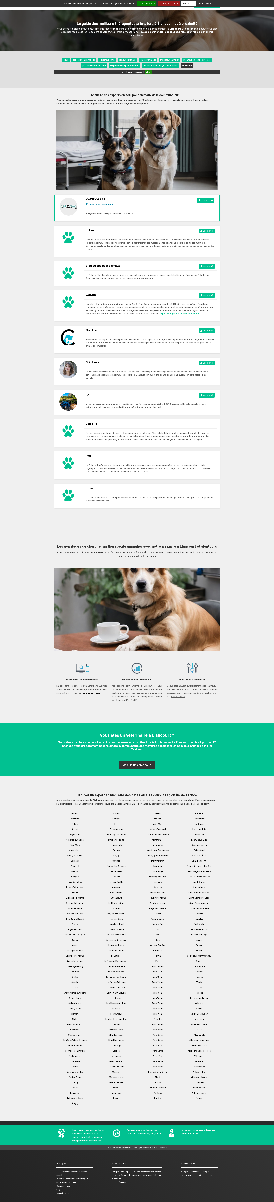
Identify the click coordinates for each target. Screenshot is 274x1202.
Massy (116, 1088)
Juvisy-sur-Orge (116, 929)
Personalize (189, 3)
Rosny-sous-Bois (199, 840)
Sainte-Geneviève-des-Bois (199, 866)
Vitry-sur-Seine (199, 1093)
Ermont (116, 813)
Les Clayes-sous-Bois (116, 1003)
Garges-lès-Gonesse (116, 866)
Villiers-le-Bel (199, 1072)
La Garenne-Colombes (116, 940)
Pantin (158, 956)
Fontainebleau (116, 829)
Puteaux (199, 813)
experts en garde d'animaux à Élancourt (180, 313)
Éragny (75, 1103)
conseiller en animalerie (84, 60)
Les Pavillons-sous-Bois (116, 1019)
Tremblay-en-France (199, 998)
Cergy (75, 945)
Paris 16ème (158, 998)
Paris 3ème (158, 1035)
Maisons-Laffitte (116, 1067)
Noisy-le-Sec (158, 924)
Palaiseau (157, 950)
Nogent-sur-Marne (157, 908)
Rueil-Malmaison (199, 845)
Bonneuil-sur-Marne (75, 898)
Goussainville (116, 892)
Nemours (158, 887)
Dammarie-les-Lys (75, 1072)
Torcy (199, 987)
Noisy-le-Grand (157, 919)
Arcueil (75, 829)
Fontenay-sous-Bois (116, 840)
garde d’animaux (148, 60)
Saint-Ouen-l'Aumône (199, 903)
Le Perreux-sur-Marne (116, 977)
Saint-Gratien (199, 882)
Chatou (75, 977)
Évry (116, 824)
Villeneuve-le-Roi (199, 1045)
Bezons (74, 871)
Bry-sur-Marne (75, 929)
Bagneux (75, 861)
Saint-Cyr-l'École (199, 855)
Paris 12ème (158, 977)
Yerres (199, 1098)
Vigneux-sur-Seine (199, 1024)
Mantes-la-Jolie (116, 1077)
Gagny (116, 855)
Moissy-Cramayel (158, 829)
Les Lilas (116, 1008)
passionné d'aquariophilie (94, 65)
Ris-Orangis (199, 824)
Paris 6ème (158, 1051)
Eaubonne (74, 1093)
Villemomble (199, 1035)
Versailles (199, 1019)
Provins (157, 1098)
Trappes (199, 993)
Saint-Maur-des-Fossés (199, 892)
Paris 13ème (158, 982)
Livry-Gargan (116, 1045)
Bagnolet (75, 866)
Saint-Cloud (199, 850)
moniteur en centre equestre (196, 60)
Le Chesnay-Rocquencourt (116, 961)
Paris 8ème (158, 1061)
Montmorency (157, 861)
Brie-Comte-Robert (75, 919)
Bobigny (75, 877)
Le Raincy (116, 998)
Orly (158, 929)
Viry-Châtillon (199, 1088)
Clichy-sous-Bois (75, 1024)
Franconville (116, 845)
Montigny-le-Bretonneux (158, 850)
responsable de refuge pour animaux (160, 65)
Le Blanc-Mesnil (116, 950)
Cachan (74, 940)
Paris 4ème (158, 1040)
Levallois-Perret (116, 1030)
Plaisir (158, 1077)
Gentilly (116, 877)
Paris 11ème (158, 972)
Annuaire (60, 1172)
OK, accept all (147, 3)
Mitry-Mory (158, 824)
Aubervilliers (74, 850)
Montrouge (158, 871)
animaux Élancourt (119, 1182)
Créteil (75, 1067)
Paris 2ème (158, 1030)
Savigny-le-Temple (199, 929)
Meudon (157, 819)
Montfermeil (157, 840)
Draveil (75, 1088)
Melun (158, 813)
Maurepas (116, 1093)
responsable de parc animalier (124, 65)
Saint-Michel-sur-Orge (199, 898)
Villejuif (199, 1030)
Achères (75, 813)
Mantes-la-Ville (116, 1082)
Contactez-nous (62, 1193)
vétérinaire (187, 65)
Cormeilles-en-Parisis (75, 1051)
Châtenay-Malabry (75, 966)
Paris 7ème (158, 1056)
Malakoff (116, 1072)
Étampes (116, 819)
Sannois (199, 914)
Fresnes (116, 850)
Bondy (75, 892)
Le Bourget (116, 956)
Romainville (199, 834)
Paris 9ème (158, 1067)
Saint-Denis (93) (199, 861)
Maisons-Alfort (116, 1061)
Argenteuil (75, 834)
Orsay (157, 935)
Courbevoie (75, 1061)
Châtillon (75, 972)
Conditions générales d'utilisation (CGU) (72, 1179)
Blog (58, 1189)
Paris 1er (158, 1019)
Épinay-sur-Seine (75, 1098)
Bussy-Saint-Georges (75, 935)
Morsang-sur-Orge (157, 877)
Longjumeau (116, 1056)
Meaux (116, 1098)
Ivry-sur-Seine (116, 919)
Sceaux (199, 940)
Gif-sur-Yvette (116, 882)
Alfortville (75, 819)
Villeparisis (199, 1056)
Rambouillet (199, 819)
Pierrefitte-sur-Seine (157, 1072)
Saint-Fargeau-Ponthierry (199, 871)
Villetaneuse (199, 1067)
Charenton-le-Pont (74, 961)
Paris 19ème (158, 1014)
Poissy (158, 1082)
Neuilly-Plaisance (158, 892)
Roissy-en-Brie (199, 829)
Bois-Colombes (75, 882)
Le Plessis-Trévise (116, 987)
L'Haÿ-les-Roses (116, 1035)
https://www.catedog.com (101, 204)
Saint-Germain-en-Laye (199, 877)
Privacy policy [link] (204, 3)
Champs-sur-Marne (75, 956)
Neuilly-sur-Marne (158, 898)
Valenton (199, 1003)
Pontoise (158, 1093)
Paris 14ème (158, 987)
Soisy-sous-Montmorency (199, 956)
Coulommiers (75, 1056)
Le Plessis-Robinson (116, 982)
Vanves (199, 1008)
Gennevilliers (116, 871)
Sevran (199, 945)
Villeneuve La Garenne (199, 1040)
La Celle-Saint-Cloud (116, 935)
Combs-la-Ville (75, 1035)
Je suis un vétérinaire (137, 765)
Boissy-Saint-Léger (75, 887)
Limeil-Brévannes (116, 1040)
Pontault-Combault (158, 1088)
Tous (66, 60)
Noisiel (158, 914)
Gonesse (116, 887)
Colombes (75, 1030)
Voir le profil (207, 200)
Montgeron (158, 845)
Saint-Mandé (199, 887)
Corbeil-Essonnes (75, 1045)
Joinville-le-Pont (116, 924)
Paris (157, 961)
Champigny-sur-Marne (75, 950)
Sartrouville (199, 924)
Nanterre (158, 882)
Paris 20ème (158, 1024)
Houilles (116, 908)
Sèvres (199, 950)
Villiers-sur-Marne (199, 1077)
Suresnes (199, 972)
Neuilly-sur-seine (157, 903)
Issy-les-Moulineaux (116, 914)
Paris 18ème (158, 1008)
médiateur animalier (169, 60)
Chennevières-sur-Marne (75, 993)
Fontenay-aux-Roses (116, 834)
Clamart (75, 1014)
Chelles (75, 987)
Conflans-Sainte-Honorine (75, 1040)
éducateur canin (107, 60)
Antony (75, 824)
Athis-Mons (75, 845)
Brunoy (75, 924)
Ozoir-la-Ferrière (157, 945)
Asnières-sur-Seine (75, 840)
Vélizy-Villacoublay (199, 1014)
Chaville (74, 982)
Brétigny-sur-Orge (75, 914)
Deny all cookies (169, 3)
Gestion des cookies (64, 1186)
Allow (148, 72)
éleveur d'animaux (127, 60)
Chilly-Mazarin (74, 1003)
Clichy (75, 1019)
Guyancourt (116, 898)
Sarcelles (199, 919)
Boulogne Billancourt (75, 903)
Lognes (116, 1051)
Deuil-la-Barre (75, 1077)
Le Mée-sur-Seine (116, 972)
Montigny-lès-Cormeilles (158, 855)
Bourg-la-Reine (75, 908)
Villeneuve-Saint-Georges (199, 1051)
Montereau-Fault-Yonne (158, 834)
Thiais (199, 982)
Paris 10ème (158, 966)
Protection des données (66, 1182)
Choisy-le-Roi (75, 1008)
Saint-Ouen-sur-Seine (199, 908)
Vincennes (199, 1082)
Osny (157, 940)
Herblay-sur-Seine (116, 903)
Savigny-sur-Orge (199, 935)
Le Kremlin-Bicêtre (116, 966)
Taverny (199, 977)
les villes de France (91, 693)
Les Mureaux (116, 1014)
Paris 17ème (158, 1003)
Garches (116, 861)
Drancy (75, 1082)
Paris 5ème (158, 1045)
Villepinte (199, 1061)
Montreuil (157, 866)
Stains (199, 961)
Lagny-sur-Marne (116, 945)
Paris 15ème (158, 993)
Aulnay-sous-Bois (75, 855)
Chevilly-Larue (75, 998)
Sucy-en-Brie (199, 966)
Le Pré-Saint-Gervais (116, 993)
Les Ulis (116, 1024)
